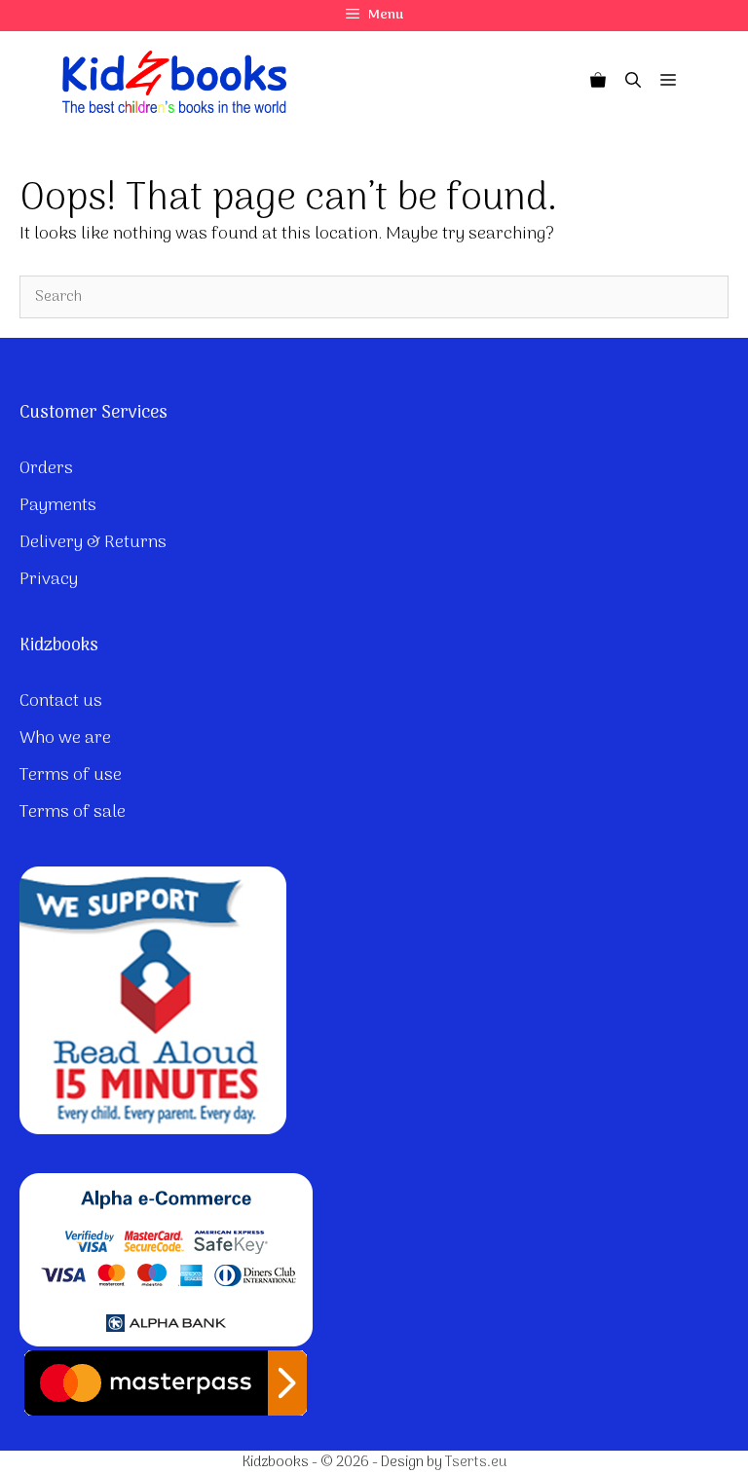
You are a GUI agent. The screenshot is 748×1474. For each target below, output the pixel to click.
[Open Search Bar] (633, 81)
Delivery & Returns (93, 543)
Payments (57, 506)
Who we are (65, 738)
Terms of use (70, 775)
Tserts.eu (475, 1462)
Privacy (48, 580)
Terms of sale (72, 812)
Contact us (60, 701)
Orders (46, 469)
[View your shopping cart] (598, 81)
